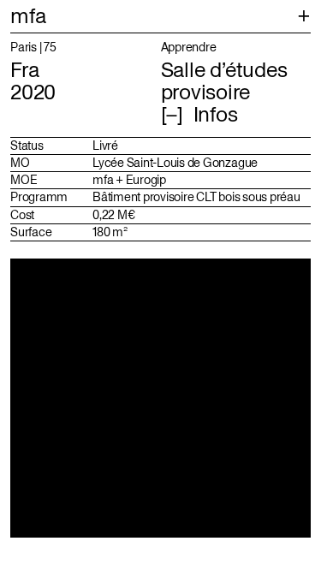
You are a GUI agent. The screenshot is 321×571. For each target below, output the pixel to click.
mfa (27, 16)
